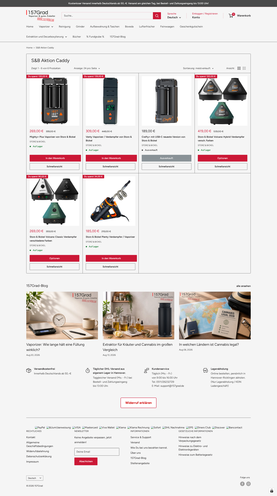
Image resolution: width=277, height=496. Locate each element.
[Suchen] (157, 15)
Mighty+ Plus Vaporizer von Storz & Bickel (53, 136)
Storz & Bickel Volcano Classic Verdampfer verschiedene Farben (53, 238)
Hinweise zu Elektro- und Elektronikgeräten (193, 448)
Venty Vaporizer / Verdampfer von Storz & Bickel (109, 138)
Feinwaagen (167, 26)
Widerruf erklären (138, 403)
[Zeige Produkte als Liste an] (244, 68)
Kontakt (30, 437)
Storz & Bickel (38, 141)
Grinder (80, 26)
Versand (135, 442)
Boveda (129, 26)
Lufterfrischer (147, 26)
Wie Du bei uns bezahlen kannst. (148, 447)
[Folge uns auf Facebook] (242, 484)
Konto (196, 17)
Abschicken (86, 461)
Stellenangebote (140, 463)
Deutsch (32, 478)
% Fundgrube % (95, 36)
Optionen (222, 158)
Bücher (77, 36)
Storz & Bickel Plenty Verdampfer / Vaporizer (110, 236)
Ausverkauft (166, 158)
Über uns (135, 452)
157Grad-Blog (118, 36)
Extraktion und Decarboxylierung (44, 36)
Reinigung (64, 26)
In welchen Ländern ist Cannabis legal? (209, 344)
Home (29, 26)
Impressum (32, 461)
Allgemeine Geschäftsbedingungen (39, 444)
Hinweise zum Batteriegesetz (195, 454)
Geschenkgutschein (191, 26)
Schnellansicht (54, 166)
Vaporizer (44, 26)
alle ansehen (243, 286)
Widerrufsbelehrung (37, 451)
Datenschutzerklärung (38, 456)
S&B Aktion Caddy (45, 47)
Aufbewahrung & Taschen (104, 26)
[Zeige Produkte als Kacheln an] (239, 68)
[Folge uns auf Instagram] (248, 484)
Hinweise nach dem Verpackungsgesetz (190, 439)
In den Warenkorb (55, 158)
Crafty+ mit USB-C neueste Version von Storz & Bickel (163, 138)
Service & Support (140, 437)
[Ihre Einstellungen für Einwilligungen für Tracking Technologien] (271, 490)
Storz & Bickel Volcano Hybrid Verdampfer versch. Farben (221, 138)
